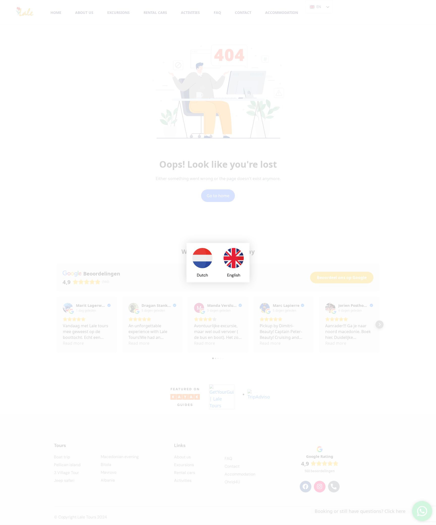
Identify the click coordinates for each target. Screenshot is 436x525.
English (233, 275)
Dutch (202, 275)
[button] (242, 250)
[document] (218, 262)
